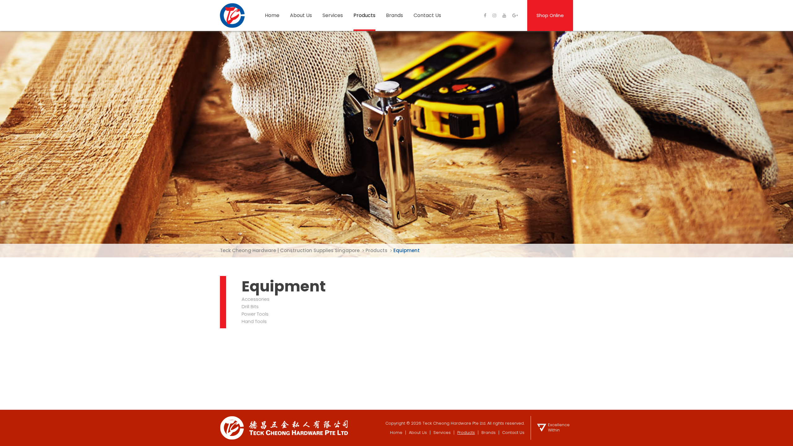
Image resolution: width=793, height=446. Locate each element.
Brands (394, 15)
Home (272, 15)
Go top (785, 437)
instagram (494, 15)
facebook (485, 15)
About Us (301, 15)
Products (364, 15)
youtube (504, 15)
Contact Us (427, 15)
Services (332, 15)
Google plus (515, 15)
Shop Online (550, 15)
